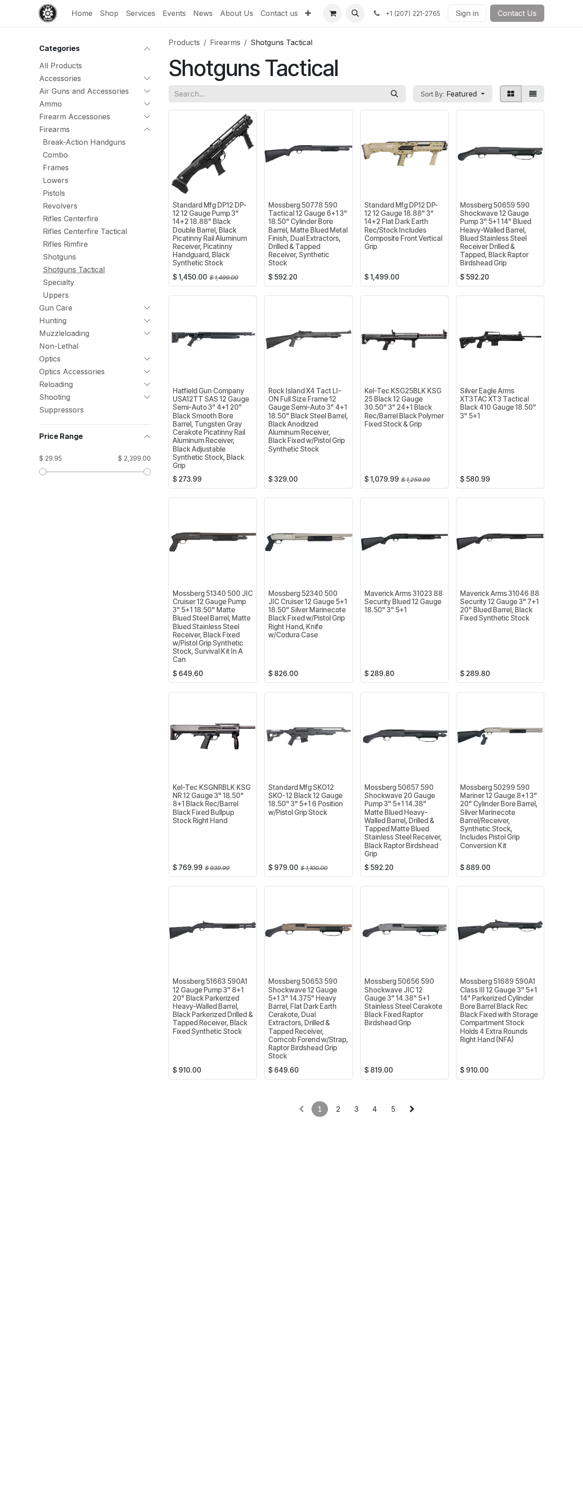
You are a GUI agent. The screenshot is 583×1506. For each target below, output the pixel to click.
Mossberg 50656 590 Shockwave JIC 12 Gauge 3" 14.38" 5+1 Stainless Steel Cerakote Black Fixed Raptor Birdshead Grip (403, 1002)
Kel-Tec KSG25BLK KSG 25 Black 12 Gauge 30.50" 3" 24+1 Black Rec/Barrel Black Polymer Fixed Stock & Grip (404, 407)
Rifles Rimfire (65, 244)
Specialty (58, 282)
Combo (55, 154)
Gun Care (55, 307)
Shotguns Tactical (74, 269)
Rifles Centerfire (70, 218)
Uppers (56, 295)
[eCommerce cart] (332, 13)
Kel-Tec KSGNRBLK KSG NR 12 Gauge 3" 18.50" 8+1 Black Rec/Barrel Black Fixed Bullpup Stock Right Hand (212, 804)
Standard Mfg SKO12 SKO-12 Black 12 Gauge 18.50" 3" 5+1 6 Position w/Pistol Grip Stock (305, 800)
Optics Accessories (72, 371)
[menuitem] (82, 13)
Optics (50, 358)
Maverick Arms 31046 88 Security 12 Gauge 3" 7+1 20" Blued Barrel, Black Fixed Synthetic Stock (499, 606)
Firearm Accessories (74, 116)
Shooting (54, 397)
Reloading (56, 384)
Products (184, 42)
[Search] (394, 93)
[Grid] (511, 93)
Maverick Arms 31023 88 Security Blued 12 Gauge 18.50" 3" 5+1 (403, 601)
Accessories (60, 78)
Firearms (54, 129)
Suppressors (61, 409)
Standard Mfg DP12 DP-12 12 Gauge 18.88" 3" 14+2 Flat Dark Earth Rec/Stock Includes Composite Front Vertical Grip (403, 226)
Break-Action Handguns (84, 142)
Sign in (467, 13)
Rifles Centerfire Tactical (85, 231)
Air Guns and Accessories (84, 91)
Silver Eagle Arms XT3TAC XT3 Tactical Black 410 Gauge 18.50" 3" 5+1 (498, 403)
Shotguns (59, 256)
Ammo (50, 103)
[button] (355, 13)
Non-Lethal (58, 346)
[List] (533, 93)
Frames (56, 167)
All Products (60, 65)
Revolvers (60, 205)
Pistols (54, 193)
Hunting (52, 320)
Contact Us (517, 13)
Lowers (55, 180)
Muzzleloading (64, 333)
